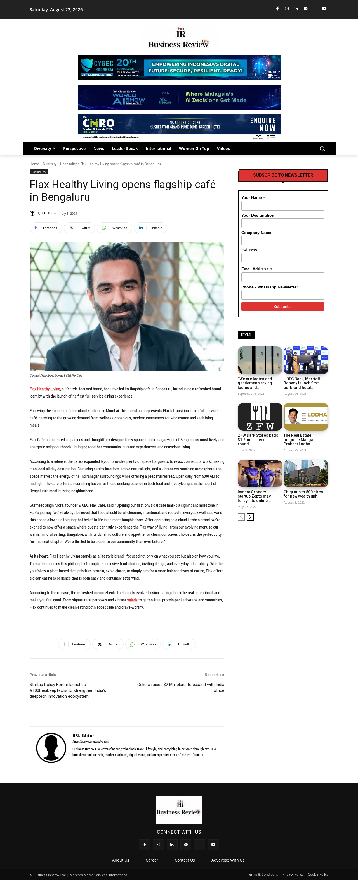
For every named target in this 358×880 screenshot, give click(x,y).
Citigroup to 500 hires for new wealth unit (303, 494)
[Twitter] (315, 9)
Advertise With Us (228, 860)
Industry (249, 250)
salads (132, 599)
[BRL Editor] (33, 213)
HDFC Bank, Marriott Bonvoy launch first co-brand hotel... (302, 383)
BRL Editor (49, 213)
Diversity (49, 163)
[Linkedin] (296, 9)
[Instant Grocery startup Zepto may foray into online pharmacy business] (260, 473)
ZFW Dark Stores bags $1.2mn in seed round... (258, 439)
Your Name (253, 197)
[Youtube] (325, 9)
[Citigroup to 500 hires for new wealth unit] (306, 473)
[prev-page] (241, 517)
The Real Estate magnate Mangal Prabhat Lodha (299, 439)
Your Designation (257, 215)
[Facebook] (278, 9)
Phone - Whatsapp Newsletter (269, 287)
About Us (120, 860)
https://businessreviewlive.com (90, 741)
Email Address (256, 269)
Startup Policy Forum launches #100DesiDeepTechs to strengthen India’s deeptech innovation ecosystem (68, 690)
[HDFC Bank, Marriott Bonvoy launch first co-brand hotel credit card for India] (306, 360)
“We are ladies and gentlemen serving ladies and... (255, 383)
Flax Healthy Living (45, 388)
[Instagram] (287, 9)
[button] (322, 148)
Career (152, 860)
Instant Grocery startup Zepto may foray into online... (254, 496)
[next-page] (250, 517)
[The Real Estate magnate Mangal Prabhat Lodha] (306, 417)
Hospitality (68, 163)
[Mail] (306, 9)
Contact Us (185, 860)
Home (34, 163)
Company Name (256, 232)
